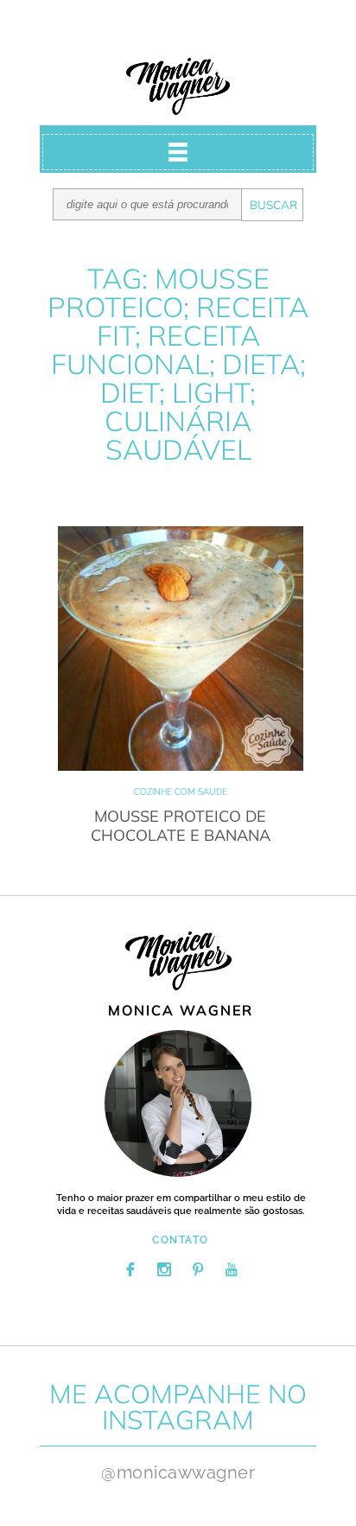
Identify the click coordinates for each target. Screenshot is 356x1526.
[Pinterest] (197, 1269)
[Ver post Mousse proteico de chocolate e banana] (180, 648)
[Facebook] (130, 1269)
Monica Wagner (178, 86)
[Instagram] (164, 1269)
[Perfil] (178, 1103)
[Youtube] (231, 1269)
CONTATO (180, 1240)
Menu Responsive (178, 152)
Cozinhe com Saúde (180, 792)
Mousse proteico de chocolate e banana (180, 825)
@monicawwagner (178, 1472)
